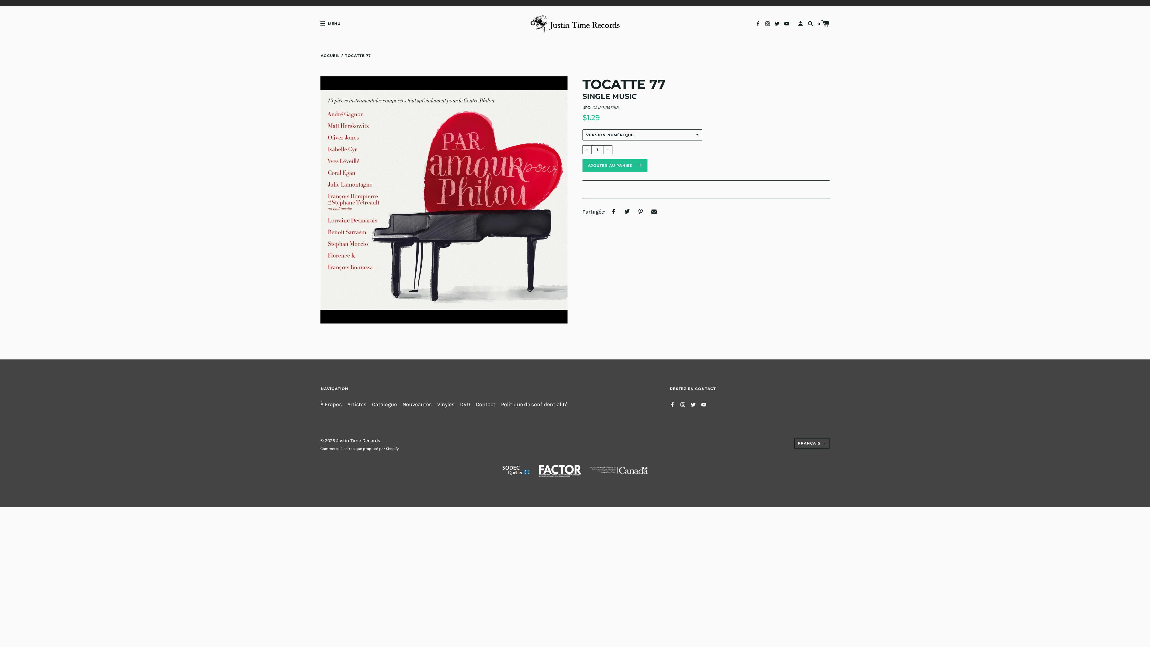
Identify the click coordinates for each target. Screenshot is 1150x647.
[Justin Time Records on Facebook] (758, 23)
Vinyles (445, 404)
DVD (465, 404)
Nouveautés (417, 404)
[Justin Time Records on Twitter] (777, 23)
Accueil (330, 55)
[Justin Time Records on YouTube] (786, 23)
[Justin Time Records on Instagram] (767, 23)
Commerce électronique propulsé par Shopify (359, 449)
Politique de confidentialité (534, 404)
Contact (485, 404)
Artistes (356, 404)
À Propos (331, 404)
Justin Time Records (358, 440)
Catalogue (384, 404)
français (809, 443)
